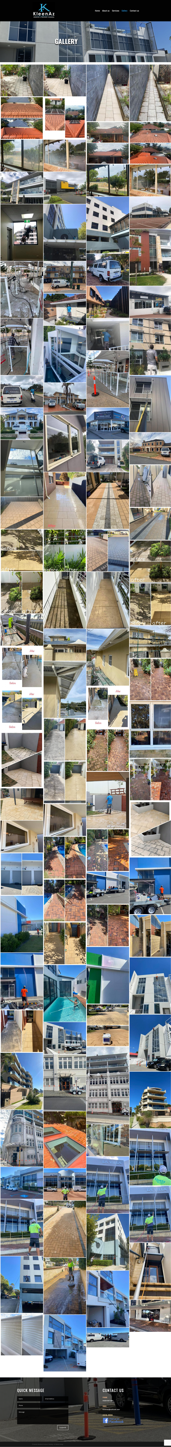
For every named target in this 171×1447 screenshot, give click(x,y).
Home (97, 11)
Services (115, 11)
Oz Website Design (58, 1444)
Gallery (124, 11)
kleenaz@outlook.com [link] (111, 1409)
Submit (62, 1427)
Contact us (134, 11)
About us (105, 11)
